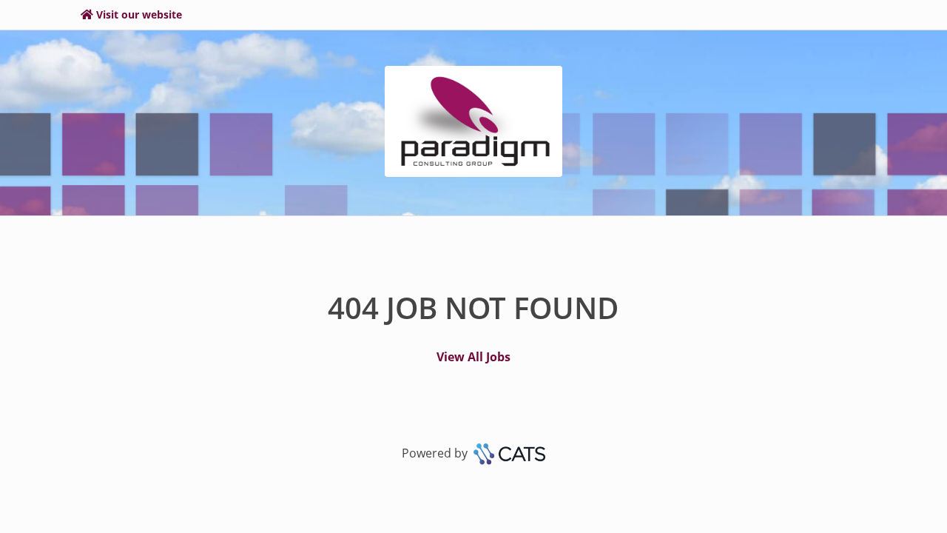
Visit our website (139, 14)
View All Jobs (473, 357)
